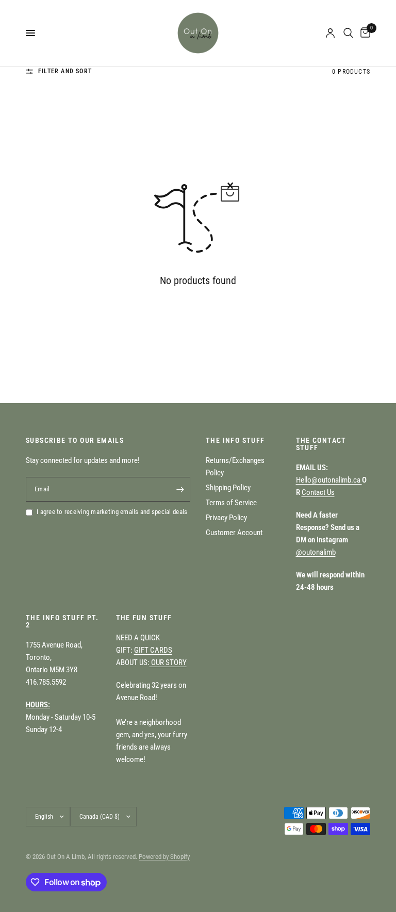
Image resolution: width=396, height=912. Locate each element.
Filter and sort (65, 71)
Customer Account (234, 532)
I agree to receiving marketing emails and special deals (112, 512)
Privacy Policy (226, 517)
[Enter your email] (180, 489)
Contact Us (318, 492)
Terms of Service (231, 502)
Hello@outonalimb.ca (329, 480)
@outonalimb (316, 552)
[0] (363, 33)
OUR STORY (168, 662)
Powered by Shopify (164, 856)
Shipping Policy (228, 487)
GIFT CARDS (153, 650)
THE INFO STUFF (235, 440)
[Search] (348, 33)
